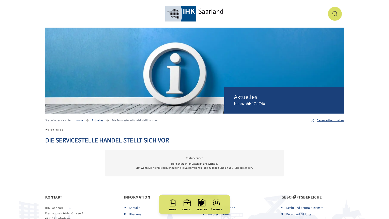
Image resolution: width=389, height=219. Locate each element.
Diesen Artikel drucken (330, 120)
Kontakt (134, 208)
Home (79, 120)
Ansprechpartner (219, 214)
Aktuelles (97, 120)
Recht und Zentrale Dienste (304, 208)
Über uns (135, 214)
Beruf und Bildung (298, 214)
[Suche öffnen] (335, 14)
